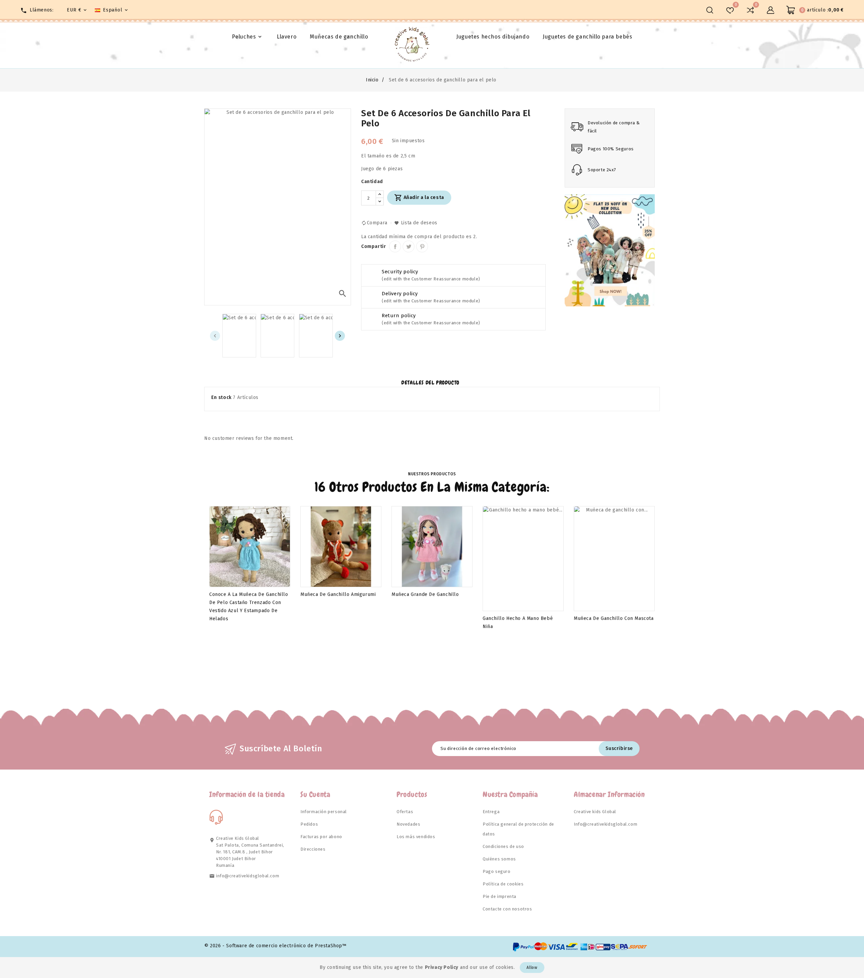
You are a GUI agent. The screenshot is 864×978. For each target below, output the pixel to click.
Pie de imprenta (499, 896)
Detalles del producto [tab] (430, 382)
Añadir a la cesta (419, 198)
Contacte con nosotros (507, 908)
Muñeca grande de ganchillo (425, 594)
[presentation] (215, 336)
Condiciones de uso (503, 846)
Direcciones (313, 849)
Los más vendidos (416, 836)
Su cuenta (315, 794)
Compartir (395, 246)
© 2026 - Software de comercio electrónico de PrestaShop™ (275, 946)
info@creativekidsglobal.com (247, 875)
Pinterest (422, 246)
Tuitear (408, 246)
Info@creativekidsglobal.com (605, 824)
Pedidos (309, 824)
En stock (221, 397)
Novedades (408, 824)
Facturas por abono (321, 836)
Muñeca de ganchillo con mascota (614, 618)
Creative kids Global (595, 811)
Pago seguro (497, 871)
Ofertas (405, 811)
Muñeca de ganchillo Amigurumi (338, 594)
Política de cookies (503, 883)
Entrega (491, 811)
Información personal (323, 811)
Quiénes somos (499, 858)
